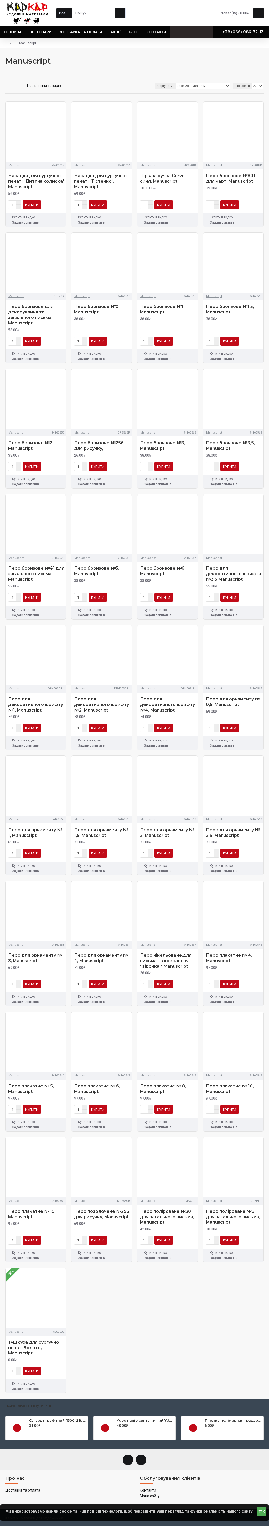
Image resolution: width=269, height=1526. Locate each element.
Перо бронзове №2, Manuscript (30, 445)
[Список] (13, 85)
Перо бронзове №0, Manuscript (97, 309)
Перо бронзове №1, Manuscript (162, 309)
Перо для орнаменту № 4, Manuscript (101, 958)
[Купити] (30, 1431)
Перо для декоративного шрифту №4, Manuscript (167, 705)
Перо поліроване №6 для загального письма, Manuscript (233, 1217)
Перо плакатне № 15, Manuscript (32, 1214)
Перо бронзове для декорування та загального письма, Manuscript (30, 314)
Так (262, 1512)
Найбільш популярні (28, 1406)
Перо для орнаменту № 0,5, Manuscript (233, 702)
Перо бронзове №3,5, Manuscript (230, 445)
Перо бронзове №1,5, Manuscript (230, 309)
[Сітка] (7, 86)
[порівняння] (60, 205)
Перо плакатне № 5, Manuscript (31, 1089)
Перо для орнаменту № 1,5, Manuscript (101, 832)
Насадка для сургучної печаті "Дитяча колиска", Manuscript (36, 181)
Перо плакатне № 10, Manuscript (230, 1089)
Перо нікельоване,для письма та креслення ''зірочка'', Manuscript (166, 961)
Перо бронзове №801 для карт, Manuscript (230, 178)
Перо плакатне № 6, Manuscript (97, 1089)
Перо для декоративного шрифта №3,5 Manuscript (233, 574)
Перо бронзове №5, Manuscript (96, 571)
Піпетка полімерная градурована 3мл (233, 1420)
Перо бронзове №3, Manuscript (162, 445)
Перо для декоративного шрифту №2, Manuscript (101, 705)
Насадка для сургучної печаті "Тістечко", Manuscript (100, 181)
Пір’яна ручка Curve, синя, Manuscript (163, 178)
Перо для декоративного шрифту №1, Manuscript (35, 705)
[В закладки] (52, 204)
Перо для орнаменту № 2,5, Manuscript (233, 832)
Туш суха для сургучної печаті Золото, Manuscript (34, 1348)
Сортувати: (165, 86)
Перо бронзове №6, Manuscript (162, 571)
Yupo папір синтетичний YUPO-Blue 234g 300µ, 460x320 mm (145, 1420)
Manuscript (16, 165)
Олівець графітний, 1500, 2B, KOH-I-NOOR (57, 1420)
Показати (243, 86)
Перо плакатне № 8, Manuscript (163, 1089)
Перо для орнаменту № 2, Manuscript (167, 832)
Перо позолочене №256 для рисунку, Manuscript (101, 1214)
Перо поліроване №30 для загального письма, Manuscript (167, 1217)
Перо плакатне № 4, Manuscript (229, 958)
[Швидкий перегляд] (17, 1428)
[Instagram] (141, 1460)
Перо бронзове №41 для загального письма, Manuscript (36, 574)
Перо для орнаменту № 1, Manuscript (35, 832)
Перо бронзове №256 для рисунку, (99, 445)
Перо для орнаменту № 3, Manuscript (35, 958)
